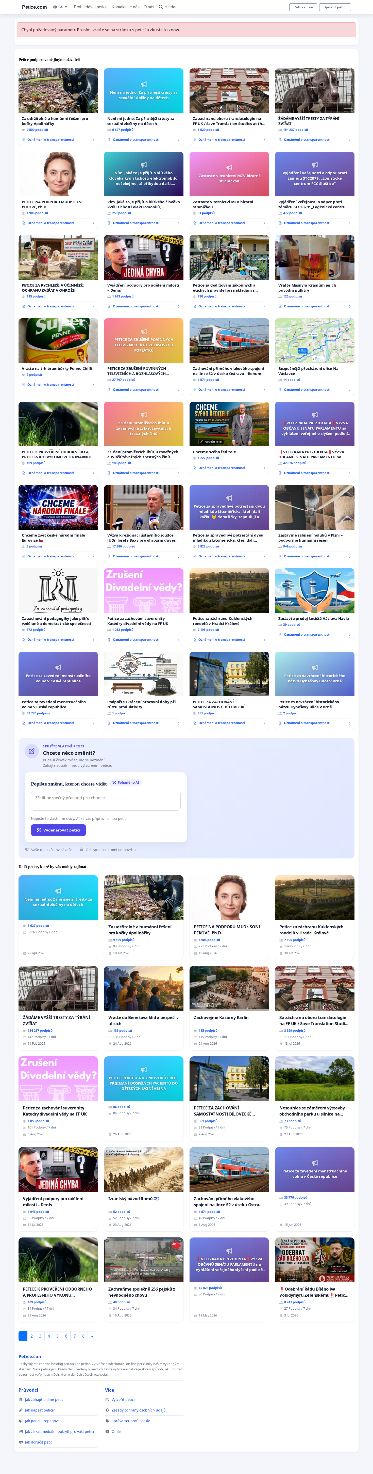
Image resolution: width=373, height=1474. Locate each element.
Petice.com (34, 7)
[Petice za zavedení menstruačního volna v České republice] (58, 690)
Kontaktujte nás (126, 7)
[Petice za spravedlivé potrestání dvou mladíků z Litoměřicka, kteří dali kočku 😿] (229, 523)
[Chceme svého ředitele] (229, 438)
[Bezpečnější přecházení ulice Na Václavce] (314, 357)
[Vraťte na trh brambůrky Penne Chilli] (58, 354)
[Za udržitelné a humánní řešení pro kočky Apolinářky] (58, 107)
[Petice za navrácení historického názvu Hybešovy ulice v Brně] (314, 690)
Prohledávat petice (91, 7)
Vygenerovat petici (61, 830)
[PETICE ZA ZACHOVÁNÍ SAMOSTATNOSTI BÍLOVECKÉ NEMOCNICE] (229, 690)
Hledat (170, 7)
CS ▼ (63, 7)
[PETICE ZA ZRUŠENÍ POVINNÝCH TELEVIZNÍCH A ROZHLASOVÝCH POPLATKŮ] (143, 357)
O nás (149, 7)
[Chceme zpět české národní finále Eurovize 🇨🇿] (58, 523)
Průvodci (28, 1390)
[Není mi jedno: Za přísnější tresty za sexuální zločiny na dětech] (143, 107)
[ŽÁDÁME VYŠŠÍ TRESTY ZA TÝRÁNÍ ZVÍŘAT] (314, 107)
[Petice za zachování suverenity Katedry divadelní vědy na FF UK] (143, 607)
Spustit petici (335, 7)
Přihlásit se (303, 7)
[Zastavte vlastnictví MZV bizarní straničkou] (229, 190)
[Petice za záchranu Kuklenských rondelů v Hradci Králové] (229, 607)
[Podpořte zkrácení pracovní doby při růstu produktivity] (143, 690)
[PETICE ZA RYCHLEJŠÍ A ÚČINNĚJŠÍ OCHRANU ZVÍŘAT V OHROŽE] (58, 273)
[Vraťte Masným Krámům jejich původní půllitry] (314, 273)
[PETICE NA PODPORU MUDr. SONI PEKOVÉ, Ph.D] (58, 190)
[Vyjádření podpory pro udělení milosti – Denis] (143, 273)
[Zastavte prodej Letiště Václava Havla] (314, 604)
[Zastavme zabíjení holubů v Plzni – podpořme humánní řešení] (314, 523)
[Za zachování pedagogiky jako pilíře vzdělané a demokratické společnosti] (58, 607)
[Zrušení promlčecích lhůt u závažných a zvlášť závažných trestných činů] (143, 440)
